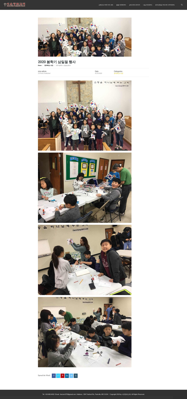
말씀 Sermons (121, 5)
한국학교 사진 (49, 65)
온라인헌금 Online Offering (165, 5)
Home (39, 65)
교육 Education (134, 5)
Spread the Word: (44, 375)
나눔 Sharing (147, 5)
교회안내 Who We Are (106, 5)
